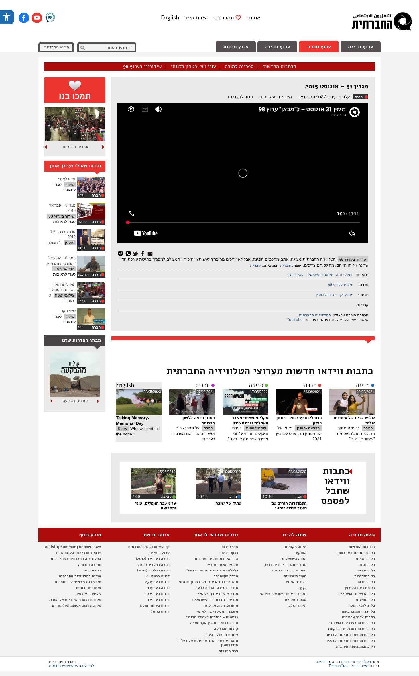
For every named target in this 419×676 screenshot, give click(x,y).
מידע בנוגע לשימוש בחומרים (78, 582)
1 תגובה (54, 242)
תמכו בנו (224, 17)
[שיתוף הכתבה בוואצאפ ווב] (129, 253)
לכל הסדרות (228, 651)
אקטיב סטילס (295, 599)
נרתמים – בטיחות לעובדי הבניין (212, 617)
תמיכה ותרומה (89, 564)
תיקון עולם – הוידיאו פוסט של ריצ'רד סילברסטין (207, 643)
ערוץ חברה (319, 46)
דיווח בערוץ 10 (157, 593)
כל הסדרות (366, 570)
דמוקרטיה (344, 274)
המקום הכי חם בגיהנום (287, 570)
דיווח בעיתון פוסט (155, 605)
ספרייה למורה (239, 66)
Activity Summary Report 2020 (73, 547)
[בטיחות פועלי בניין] (75, 395)
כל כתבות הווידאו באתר (356, 553)
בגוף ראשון (229, 553)
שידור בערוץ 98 (352, 259)
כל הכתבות (366, 582)
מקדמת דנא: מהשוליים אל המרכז (74, 599)
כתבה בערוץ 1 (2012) (153, 558)
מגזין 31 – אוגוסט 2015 (336, 86)
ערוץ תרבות (236, 46)
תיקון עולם (297, 605)
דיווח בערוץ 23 (157, 582)
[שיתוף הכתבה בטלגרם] (122, 253)
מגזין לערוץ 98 (340, 284)
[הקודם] (103, 147)
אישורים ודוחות (88, 588)
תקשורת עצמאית (319, 274)
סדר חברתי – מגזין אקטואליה (214, 623)
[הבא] (46, 147)
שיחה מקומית (295, 547)
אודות (253, 17)
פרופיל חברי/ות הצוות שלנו (78, 553)
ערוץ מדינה (360, 46)
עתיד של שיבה (228, 503)
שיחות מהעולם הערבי (220, 634)
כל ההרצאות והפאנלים (356, 593)
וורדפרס (322, 661)
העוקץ (301, 553)
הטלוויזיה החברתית (315, 315)
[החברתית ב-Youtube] (37, 18)
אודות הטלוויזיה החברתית (80, 576)
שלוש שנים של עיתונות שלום (354, 420)
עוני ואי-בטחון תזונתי (193, 66)
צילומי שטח (256, 428)
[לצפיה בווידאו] (91, 185)
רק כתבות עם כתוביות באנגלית (350, 640)
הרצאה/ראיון (308, 428)
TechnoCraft (339, 666)
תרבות (202, 385)
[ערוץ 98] (50, 18)
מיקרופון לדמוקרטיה (221, 605)
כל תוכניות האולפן (360, 588)
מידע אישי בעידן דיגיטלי (218, 593)
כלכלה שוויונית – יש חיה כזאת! (212, 570)
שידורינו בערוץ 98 (142, 66)
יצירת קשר (196, 17)
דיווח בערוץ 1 (158, 599)
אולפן (69, 242)
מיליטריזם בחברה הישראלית (215, 599)
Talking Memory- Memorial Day (132, 420)
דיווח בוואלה (159, 611)
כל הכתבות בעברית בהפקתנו (352, 623)
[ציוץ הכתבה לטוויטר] (136, 253)
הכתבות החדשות (279, 66)
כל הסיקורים (364, 576)
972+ (302, 588)
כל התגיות (366, 564)
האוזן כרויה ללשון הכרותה (198, 420)
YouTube (294, 319)
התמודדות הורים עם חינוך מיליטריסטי (289, 505)
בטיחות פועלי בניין (75, 401)
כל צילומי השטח (361, 605)
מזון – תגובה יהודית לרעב (285, 564)
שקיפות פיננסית (88, 593)
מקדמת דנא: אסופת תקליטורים (76, 605)
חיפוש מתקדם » (56, 47)
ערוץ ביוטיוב (159, 553)
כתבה (368, 428)
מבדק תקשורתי (226, 576)
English (170, 17)
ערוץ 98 (345, 295)
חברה (359, 97)
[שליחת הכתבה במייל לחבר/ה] (151, 253)
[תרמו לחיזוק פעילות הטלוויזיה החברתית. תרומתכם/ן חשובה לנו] (74, 90)
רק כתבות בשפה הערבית (355, 646)
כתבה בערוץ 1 (158, 588)
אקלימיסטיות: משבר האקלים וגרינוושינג (250, 420)
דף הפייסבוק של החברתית (149, 547)
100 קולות (229, 547)
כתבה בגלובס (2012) (153, 570)
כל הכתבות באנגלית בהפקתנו (351, 629)
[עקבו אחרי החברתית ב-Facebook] (24, 18)
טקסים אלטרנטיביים (221, 564)
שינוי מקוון (68, 311)
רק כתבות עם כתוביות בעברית (351, 634)
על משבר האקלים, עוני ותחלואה (155, 505)
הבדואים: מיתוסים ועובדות (216, 558)
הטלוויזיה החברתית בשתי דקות (76, 558)
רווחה (76, 146)
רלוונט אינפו (296, 582)
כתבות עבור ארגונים (358, 617)
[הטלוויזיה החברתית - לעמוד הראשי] (382, 22)
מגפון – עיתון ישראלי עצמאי (283, 593)
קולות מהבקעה (226, 629)
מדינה (363, 385)
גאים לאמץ (67, 179)
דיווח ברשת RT (157, 576)
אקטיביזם (295, 274)
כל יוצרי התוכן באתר (358, 611)
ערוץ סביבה (277, 46)
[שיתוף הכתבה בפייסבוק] (143, 253)
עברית (285, 265)
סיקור (69, 184)
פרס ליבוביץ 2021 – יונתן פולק (299, 420)
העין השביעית (295, 576)
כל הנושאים (365, 558)
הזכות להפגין (326, 295)
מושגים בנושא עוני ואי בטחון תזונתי (208, 582)
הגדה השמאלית (294, 558)
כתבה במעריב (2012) (153, 564)
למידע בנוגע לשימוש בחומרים (70, 666)
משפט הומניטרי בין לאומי (217, 611)
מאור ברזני (360, 666)
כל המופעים (365, 599)
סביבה (256, 385)
